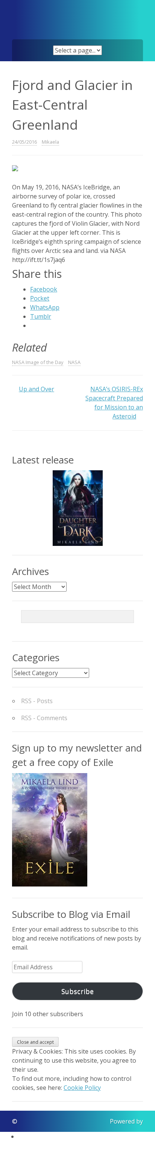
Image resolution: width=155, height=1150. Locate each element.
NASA (74, 362)
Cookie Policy (82, 1087)
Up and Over (36, 389)
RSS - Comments (44, 718)
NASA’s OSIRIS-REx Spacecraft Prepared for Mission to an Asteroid (114, 402)
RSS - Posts (37, 701)
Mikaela (50, 141)
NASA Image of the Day (37, 362)
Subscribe (77, 991)
